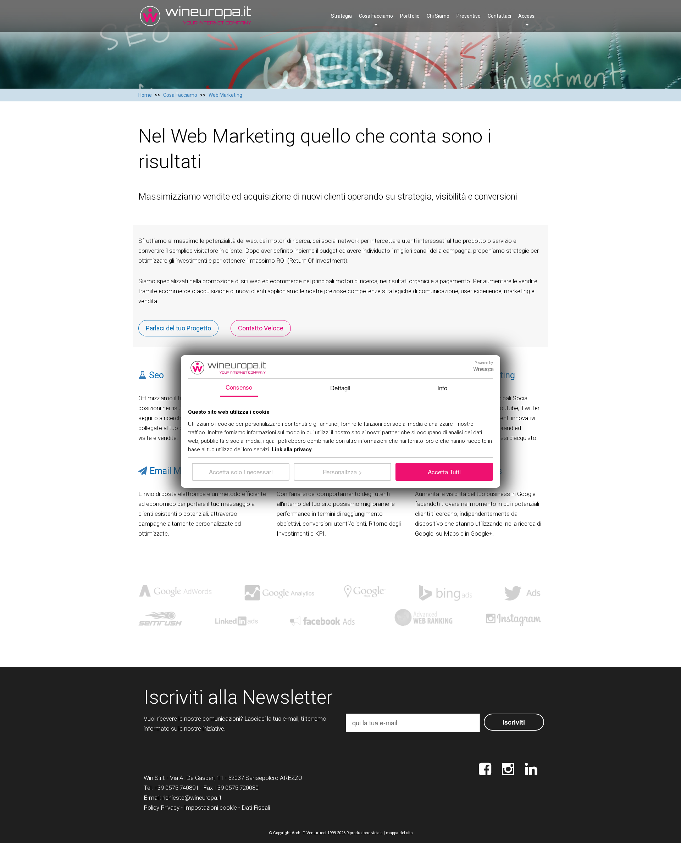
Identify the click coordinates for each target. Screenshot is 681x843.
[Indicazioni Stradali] (531, 769)
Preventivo (468, 16)
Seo (156, 375)
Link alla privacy (292, 449)
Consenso (239, 387)
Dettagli (340, 387)
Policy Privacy (161, 807)
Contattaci (499, 16)
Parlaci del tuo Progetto (178, 328)
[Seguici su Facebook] (485, 769)
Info (442, 387)
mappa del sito (399, 833)
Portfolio (410, 16)
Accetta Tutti (444, 471)
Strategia (341, 16)
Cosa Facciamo (376, 16)
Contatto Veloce (260, 328)
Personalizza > (342, 471)
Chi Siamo (438, 16)
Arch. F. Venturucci (309, 833)
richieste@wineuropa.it (192, 797)
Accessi (527, 16)
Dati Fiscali (256, 807)
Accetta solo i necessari (241, 471)
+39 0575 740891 (176, 787)
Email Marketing (181, 471)
